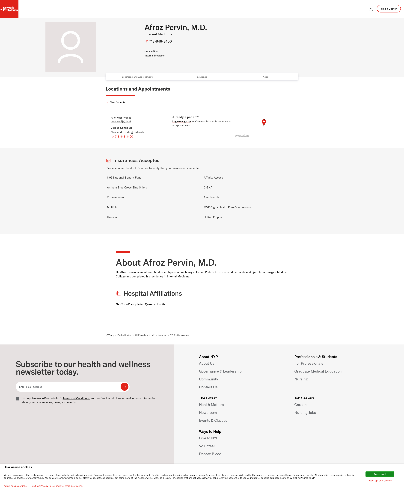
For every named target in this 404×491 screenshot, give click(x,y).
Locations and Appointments (138, 76)
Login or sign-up (181, 121)
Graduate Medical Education (318, 371)
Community (208, 379)
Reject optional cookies (380, 480)
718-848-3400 (160, 41)
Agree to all (380, 474)
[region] (263, 126)
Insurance (201, 76)
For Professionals (308, 363)
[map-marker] (264, 123)
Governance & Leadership (220, 371)
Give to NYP (208, 438)
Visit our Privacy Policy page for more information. (57, 486)
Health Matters (211, 404)
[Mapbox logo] (242, 136)
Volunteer (207, 446)
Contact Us (208, 387)
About (266, 76)
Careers (300, 404)
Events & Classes (213, 420)
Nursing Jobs (305, 412)
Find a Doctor (389, 8)
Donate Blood (210, 453)
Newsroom (208, 412)
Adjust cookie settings (15, 486)
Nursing (300, 379)
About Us (206, 363)
